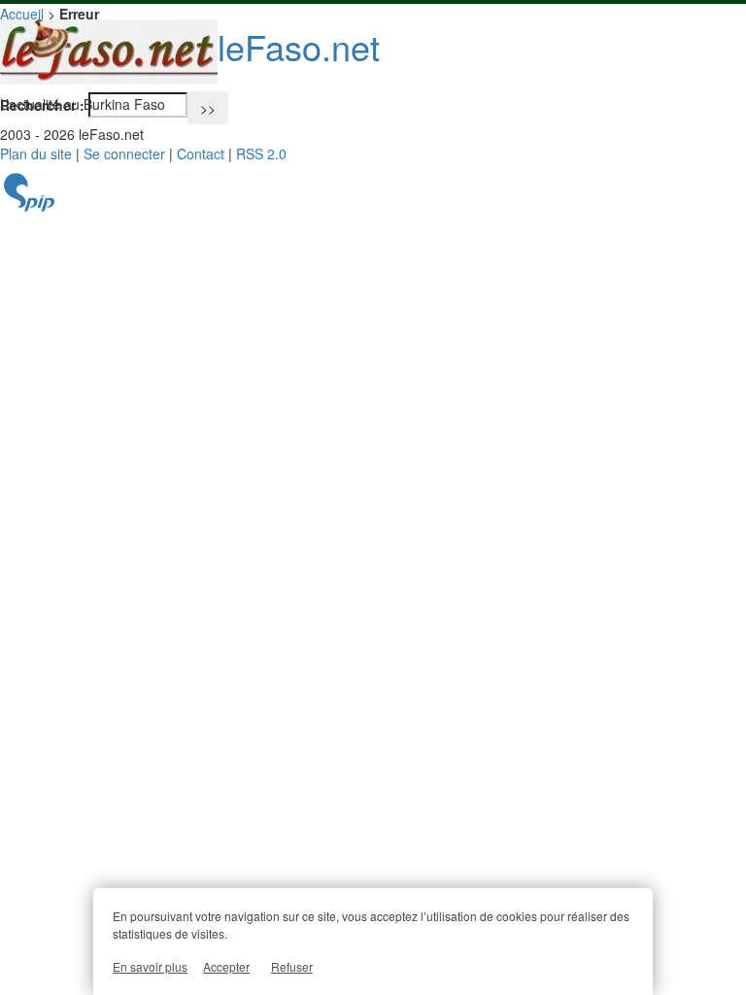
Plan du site (36, 153)
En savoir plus (150, 966)
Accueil (22, 13)
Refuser (292, 966)
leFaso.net (299, 46)
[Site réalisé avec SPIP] (29, 206)
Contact (200, 153)
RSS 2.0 (261, 153)
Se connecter (124, 153)
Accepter (226, 966)
